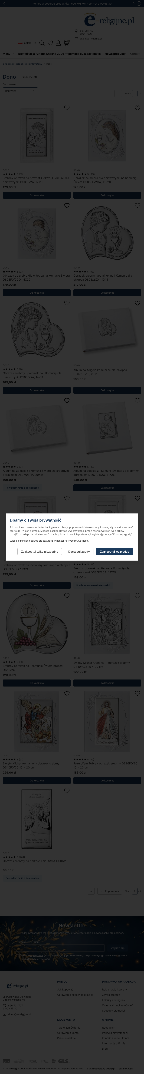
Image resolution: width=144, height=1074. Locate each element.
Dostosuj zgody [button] (79, 551)
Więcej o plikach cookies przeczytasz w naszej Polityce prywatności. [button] (49, 540)
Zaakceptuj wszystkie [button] (114, 551)
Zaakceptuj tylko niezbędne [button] (39, 551)
